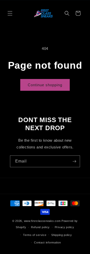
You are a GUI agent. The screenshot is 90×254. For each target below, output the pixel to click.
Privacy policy (64, 227)
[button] (10, 13)
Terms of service (34, 234)
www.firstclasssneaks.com (42, 220)
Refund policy (40, 227)
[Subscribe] (74, 161)
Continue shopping (45, 85)
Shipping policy (61, 234)
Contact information (47, 242)
